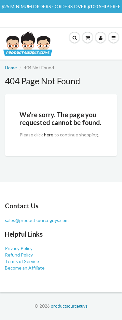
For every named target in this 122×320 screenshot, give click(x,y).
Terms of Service (22, 261)
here (48, 134)
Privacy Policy (19, 248)
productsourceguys (69, 306)
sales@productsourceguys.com (37, 220)
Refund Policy (19, 254)
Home (11, 67)
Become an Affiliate (25, 268)
